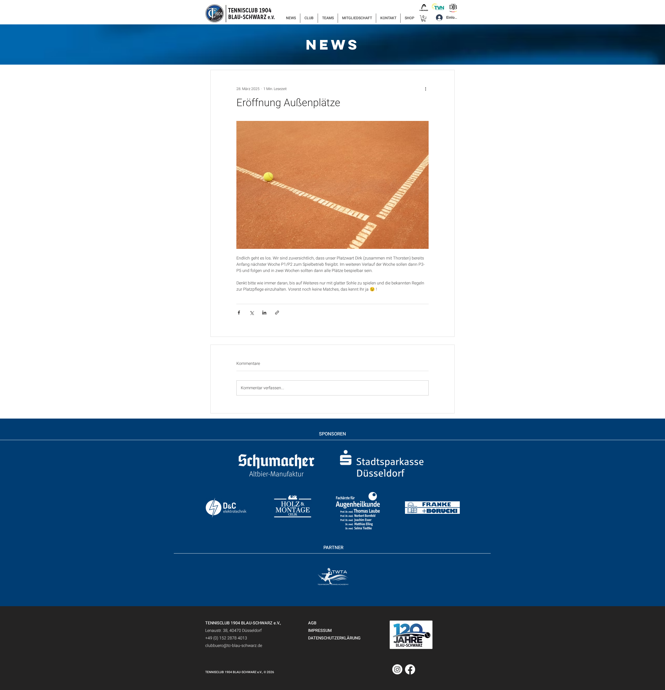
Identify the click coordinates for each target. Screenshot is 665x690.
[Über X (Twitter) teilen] (251, 312)
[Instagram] (397, 669)
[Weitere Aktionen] (425, 89)
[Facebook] (410, 669)
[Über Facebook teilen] (238, 312)
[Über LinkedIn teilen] (264, 312)
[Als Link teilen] (277, 312)
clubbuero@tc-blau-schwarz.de (233, 646)
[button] (309, 18)
